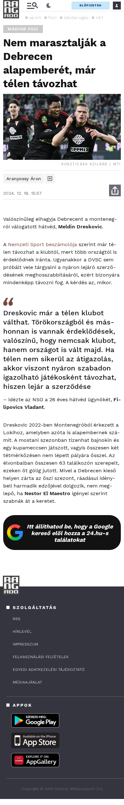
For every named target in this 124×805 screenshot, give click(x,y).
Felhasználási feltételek (41, 657)
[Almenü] (32, 5)
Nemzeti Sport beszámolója (42, 244)
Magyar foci (23, 29)
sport (35, 17)
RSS (16, 619)
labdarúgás (76, 17)
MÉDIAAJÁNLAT (27, 682)
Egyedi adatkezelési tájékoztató (49, 669)
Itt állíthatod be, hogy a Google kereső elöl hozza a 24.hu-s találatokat (70, 533)
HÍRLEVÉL (22, 631)
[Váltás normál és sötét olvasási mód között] (48, 6)
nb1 (99, 17)
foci (52, 17)
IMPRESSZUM (25, 644)
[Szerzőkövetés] (50, 178)
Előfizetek (90, 5)
